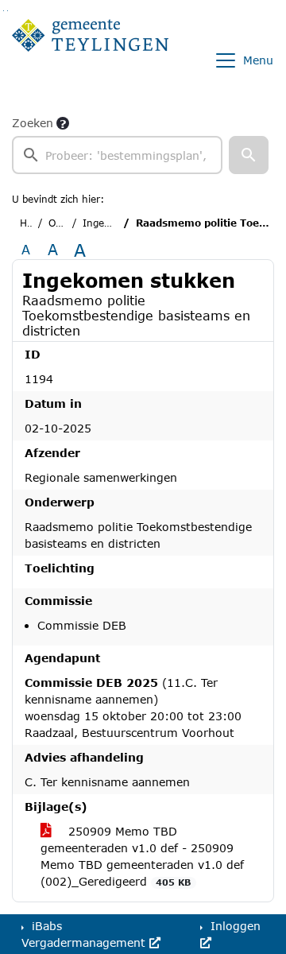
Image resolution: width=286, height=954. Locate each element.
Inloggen (234, 926)
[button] (249, 155)
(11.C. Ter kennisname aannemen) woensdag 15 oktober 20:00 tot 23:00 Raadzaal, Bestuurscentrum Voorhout (133, 707)
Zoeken (32, 123)
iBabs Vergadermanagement (85, 934)
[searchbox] (117, 155)
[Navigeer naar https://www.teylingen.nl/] (90, 60)
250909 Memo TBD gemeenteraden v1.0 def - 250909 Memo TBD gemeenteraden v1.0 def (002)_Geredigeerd (142, 856)
